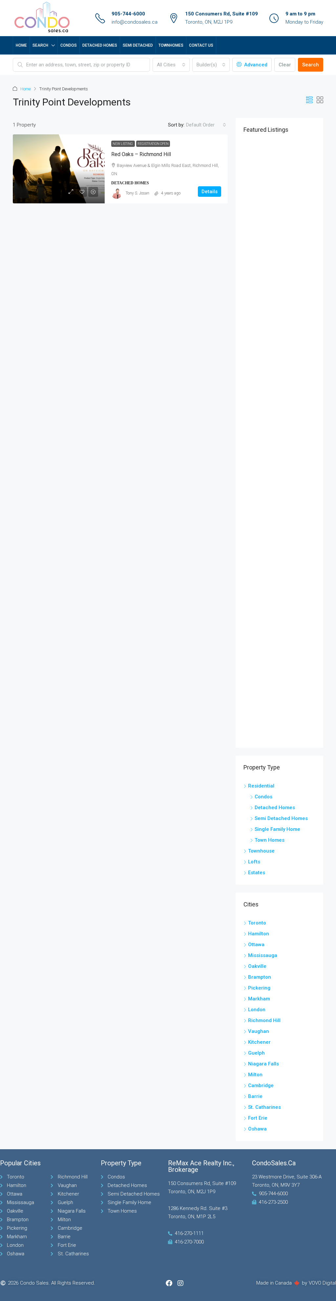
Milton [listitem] (255, 1075)
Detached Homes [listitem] (275, 807)
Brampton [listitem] (259, 977)
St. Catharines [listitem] (264, 1107)
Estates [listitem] (256, 873)
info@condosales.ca (135, 22)
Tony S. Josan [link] (137, 193)
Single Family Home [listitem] (277, 829)
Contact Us (201, 45)
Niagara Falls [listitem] (263, 1064)
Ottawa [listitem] (256, 944)
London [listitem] (256, 1010)
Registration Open (153, 144)
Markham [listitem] (259, 999)
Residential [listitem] (261, 786)
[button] (309, 100)
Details (209, 191)
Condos (68, 45)
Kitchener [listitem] (259, 1042)
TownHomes (170, 45)
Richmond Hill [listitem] (264, 1020)
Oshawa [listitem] (257, 1129)
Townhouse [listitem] (261, 851)
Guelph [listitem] (256, 1053)
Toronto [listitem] (257, 923)
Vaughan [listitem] (258, 1031)
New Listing (123, 144)
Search (40, 45)
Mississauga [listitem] (262, 955)
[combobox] (171, 65)
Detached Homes (99, 45)
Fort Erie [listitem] (257, 1118)
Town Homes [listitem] (269, 840)
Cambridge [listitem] (261, 1085)
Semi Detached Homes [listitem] (281, 818)
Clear (285, 65)
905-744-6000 (128, 14)
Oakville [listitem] (257, 966)
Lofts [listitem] (254, 862)
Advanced (255, 65)
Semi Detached (138, 45)
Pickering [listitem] (259, 988)
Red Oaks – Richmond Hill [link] (141, 154)
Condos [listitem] (263, 797)
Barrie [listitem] (255, 1096)
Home (21, 45)
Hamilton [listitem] (258, 934)
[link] (59, 168)
